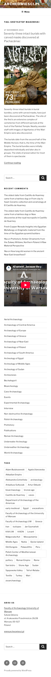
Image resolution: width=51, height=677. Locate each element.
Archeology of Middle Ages (17, 364)
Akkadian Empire (14, 474)
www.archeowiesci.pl (14, 631)
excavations (38, 508)
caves (31, 495)
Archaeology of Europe (15, 330)
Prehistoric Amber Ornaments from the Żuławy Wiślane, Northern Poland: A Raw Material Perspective (25, 242)
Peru (38, 547)
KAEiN (21, 531)
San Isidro (10, 565)
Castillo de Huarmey (15, 495)
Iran (7, 526)
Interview (8, 408)
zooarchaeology (13, 580)
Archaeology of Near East (16, 341)
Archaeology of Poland (15, 347)
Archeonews (10, 375)
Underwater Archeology (15, 441)
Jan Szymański (32, 526)
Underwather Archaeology (17, 447)
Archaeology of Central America (19, 325)
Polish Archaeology (13, 419)
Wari (28, 575)
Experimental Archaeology (17, 403)
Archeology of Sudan (14, 369)
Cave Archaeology (13, 391)
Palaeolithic (26, 547)
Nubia (24, 542)
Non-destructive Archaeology (18, 414)
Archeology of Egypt (14, 358)
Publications (10, 430)
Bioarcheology (11, 386)
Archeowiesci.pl (22, 4)
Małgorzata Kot (13, 537)
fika (5, 239)
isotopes (17, 526)
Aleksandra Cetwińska (16, 480)
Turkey (19, 575)
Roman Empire (23, 560)
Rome (36, 560)
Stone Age (24, 565)
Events (7, 397)
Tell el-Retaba (32, 570)
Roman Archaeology (13, 436)
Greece (38, 521)
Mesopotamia (30, 537)
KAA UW (10, 531)
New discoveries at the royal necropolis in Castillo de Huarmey (25, 217)
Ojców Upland (37, 542)
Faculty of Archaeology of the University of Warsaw (25, 515)
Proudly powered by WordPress (17, 670)
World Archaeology (13, 453)
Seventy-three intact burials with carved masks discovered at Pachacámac (25, 37)
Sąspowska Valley (14, 570)
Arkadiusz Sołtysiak (15, 485)
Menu (27, 12)
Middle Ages (12, 542)
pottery (9, 560)
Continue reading (12, 163)
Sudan (35, 565)
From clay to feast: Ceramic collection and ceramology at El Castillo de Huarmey (25, 202)
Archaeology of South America (19, 353)
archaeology (36, 480)
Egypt (26, 508)
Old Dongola (11, 547)
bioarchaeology (13, 490)
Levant (30, 531)
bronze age (29, 490)
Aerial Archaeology (13, 319)
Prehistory (9, 425)
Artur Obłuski (34, 485)
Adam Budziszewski (15, 469)
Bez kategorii (10, 380)
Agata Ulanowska (36, 469)
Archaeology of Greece (15, 336)
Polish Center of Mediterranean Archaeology (21, 553)
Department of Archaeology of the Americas (22, 502)
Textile (9, 575)
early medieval (13, 508)
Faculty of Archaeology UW (19, 521)
